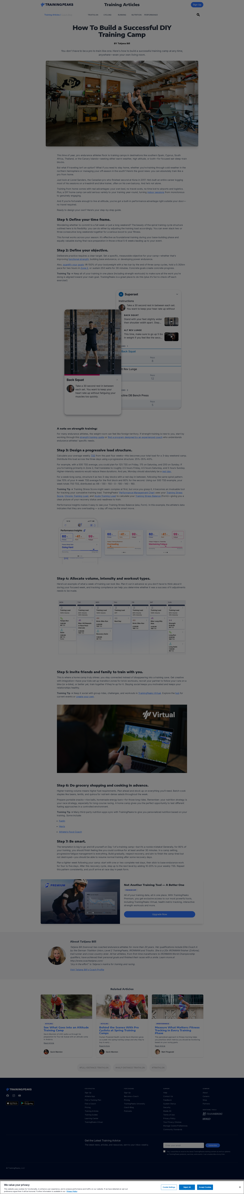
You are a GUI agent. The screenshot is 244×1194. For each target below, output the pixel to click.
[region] (122, 1187)
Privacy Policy (72, 1191)
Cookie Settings (169, 1187)
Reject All (187, 1187)
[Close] (240, 1187)
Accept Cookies (205, 1187)
